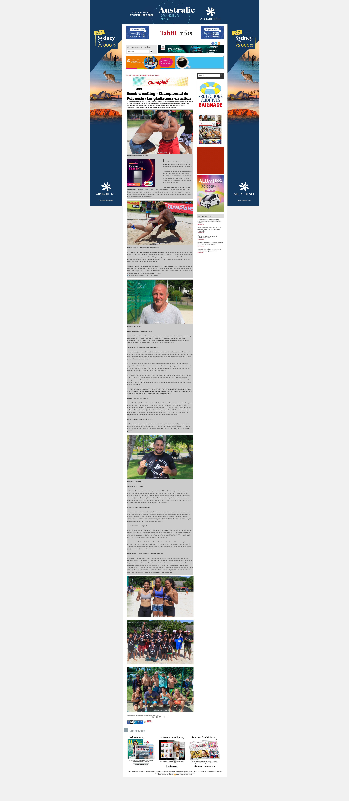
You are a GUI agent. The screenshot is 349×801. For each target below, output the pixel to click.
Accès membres (162, 774)
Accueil (128, 75)
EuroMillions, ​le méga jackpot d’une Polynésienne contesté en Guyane (209, 221)
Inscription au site (187, 774)
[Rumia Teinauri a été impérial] (160, 201)
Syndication (179, 774)
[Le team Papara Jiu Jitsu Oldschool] (160, 620)
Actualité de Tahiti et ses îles (143, 75)
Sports (157, 75)
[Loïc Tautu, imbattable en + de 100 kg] (160, 110)
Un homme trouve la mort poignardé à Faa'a (207, 237)
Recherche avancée (203, 78)
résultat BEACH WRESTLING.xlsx (141, 275)
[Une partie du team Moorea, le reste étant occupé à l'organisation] (160, 667)
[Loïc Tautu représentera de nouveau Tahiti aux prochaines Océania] (160, 435)
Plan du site (170, 774)
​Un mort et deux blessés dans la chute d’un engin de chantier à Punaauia (209, 229)
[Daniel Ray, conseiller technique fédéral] (160, 280)
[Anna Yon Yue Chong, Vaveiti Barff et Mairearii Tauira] (160, 576)
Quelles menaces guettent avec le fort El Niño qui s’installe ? (210, 243)
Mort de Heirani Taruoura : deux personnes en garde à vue (209, 250)
